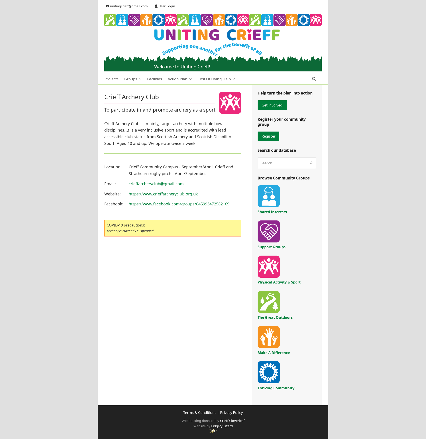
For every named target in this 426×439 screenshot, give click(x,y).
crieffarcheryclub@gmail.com (156, 183)
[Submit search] (311, 163)
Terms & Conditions (199, 412)
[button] (316, 79)
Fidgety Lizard (222, 426)
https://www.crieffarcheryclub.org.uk (163, 194)
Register (269, 136)
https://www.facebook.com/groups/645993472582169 (179, 204)
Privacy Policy (231, 412)
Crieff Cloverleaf (232, 420)
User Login (166, 6)
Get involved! (272, 105)
